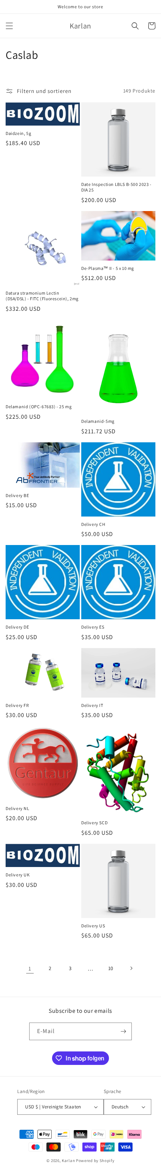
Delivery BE (17, 495)
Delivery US (93, 925)
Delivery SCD (94, 822)
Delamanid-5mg (98, 421)
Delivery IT (92, 705)
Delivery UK (18, 875)
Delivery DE (17, 627)
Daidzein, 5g (18, 133)
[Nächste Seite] (131, 968)
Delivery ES (92, 627)
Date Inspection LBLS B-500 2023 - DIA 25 (116, 187)
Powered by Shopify (95, 1160)
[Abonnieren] (123, 1031)
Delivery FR (17, 705)
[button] (9, 26)
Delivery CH (93, 524)
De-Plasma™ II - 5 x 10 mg (107, 268)
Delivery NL (18, 808)
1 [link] (29, 968)
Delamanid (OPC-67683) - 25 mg (39, 406)
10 (110, 968)
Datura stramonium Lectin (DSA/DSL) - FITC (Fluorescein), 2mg (42, 296)
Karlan (68, 1160)
